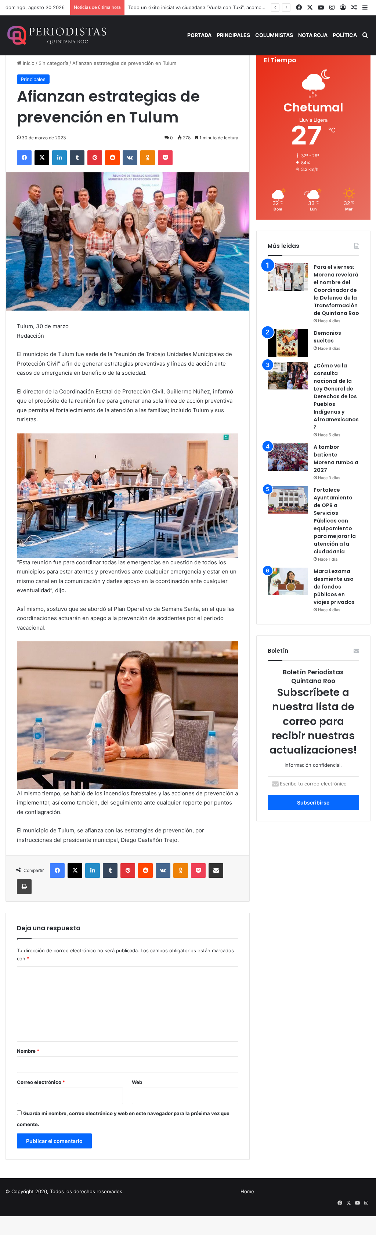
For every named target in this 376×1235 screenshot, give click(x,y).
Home (247, 1191)
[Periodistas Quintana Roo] (56, 35)
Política (345, 35)
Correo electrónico (41, 1082)
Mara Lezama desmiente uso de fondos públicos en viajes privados (334, 587)
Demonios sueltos (327, 336)
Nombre (28, 1051)
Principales (233, 35)
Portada (199, 35)
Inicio (28, 63)
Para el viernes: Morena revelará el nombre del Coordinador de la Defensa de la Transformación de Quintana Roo (336, 290)
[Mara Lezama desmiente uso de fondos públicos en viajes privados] (288, 581)
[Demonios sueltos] (288, 343)
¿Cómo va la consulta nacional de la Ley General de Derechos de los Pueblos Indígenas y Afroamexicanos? (336, 396)
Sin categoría (53, 63)
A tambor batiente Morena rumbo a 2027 (336, 458)
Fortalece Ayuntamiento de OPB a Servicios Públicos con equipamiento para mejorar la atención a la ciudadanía (335, 520)
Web (137, 1082)
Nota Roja (313, 35)
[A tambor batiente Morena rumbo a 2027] (288, 457)
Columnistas (274, 35)
